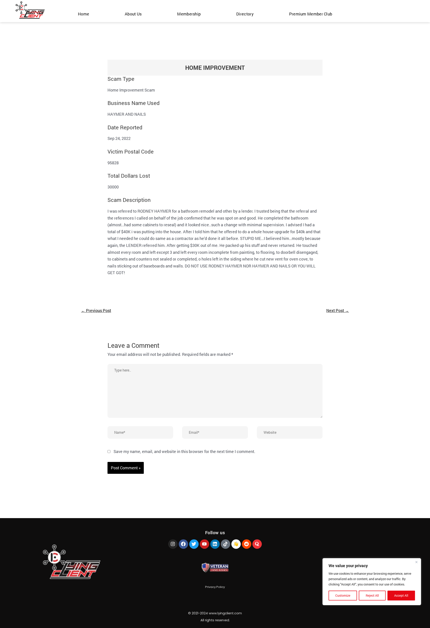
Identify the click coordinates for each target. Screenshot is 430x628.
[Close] (416, 562)
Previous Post (96, 310)
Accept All (401, 595)
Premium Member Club (310, 14)
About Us (133, 14)
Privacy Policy (215, 587)
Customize (342, 595)
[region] (371, 581)
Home (83, 14)
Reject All (372, 595)
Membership (189, 14)
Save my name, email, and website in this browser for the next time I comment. (184, 451)
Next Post (337, 310)
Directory (245, 14)
